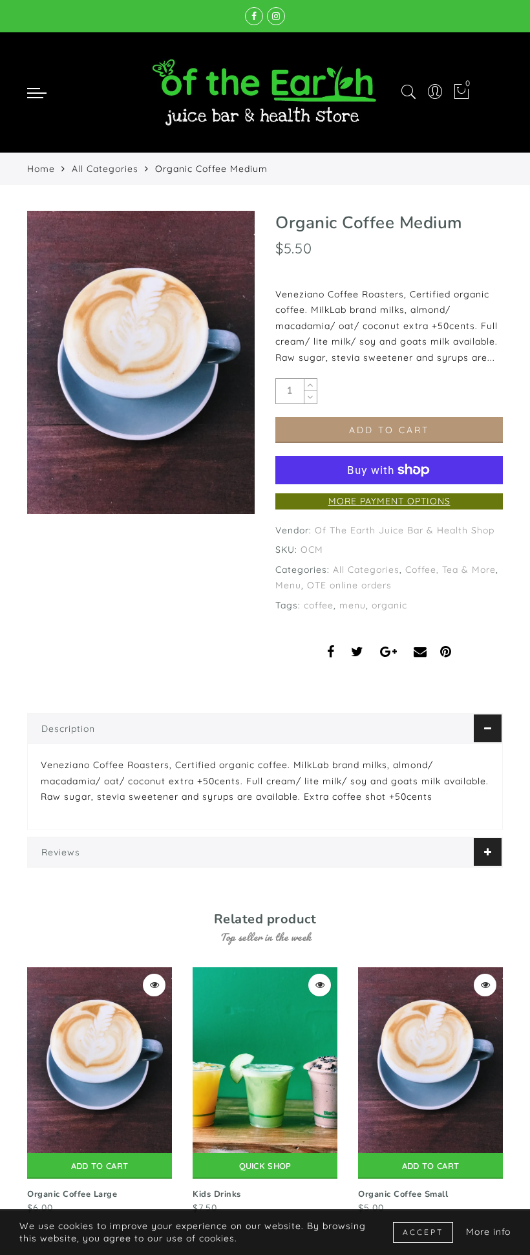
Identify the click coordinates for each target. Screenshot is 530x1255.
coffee (319, 605)
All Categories (105, 169)
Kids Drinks (217, 1194)
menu (352, 605)
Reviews (60, 852)
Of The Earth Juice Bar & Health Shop (404, 530)
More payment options (389, 501)
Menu (288, 585)
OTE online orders (349, 585)
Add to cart (99, 1166)
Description (68, 729)
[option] (99, 1091)
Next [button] (495, 1089)
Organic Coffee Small (403, 1194)
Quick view (154, 985)
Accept (423, 1232)
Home (41, 169)
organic (389, 605)
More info (488, 1232)
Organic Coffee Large (72, 1194)
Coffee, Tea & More (450, 569)
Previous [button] (18, 1089)
